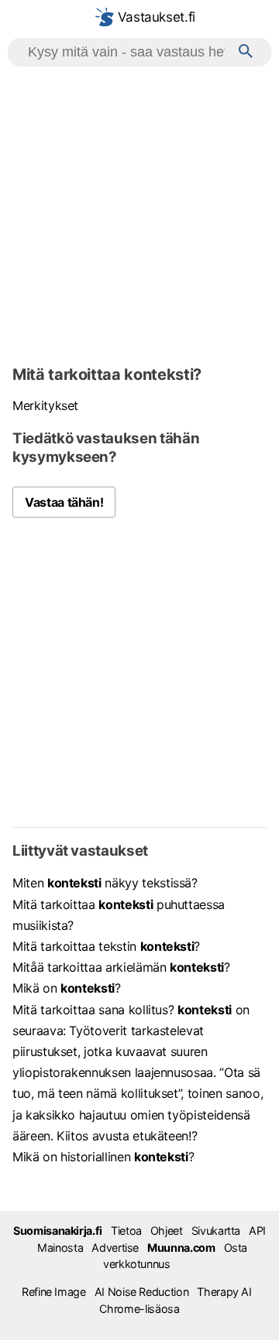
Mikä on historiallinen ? (103, 1156)
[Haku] (245, 52)
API (257, 1230)
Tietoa (126, 1230)
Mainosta (60, 1247)
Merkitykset (45, 405)
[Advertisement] (139, 213)
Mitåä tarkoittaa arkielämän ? (121, 967)
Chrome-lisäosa (139, 1308)
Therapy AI (224, 1291)
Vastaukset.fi (154, 17)
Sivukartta (215, 1230)
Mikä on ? (66, 988)
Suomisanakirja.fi (57, 1230)
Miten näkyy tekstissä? (105, 882)
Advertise (115, 1247)
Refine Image (54, 1291)
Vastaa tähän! (64, 502)
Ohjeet (166, 1230)
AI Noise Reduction (142, 1291)
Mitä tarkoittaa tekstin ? (106, 946)
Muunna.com (181, 1247)
